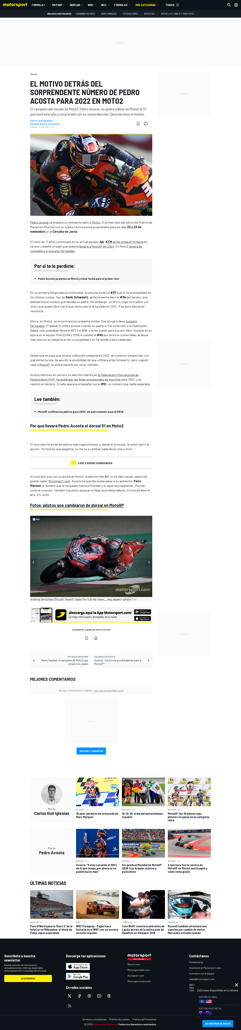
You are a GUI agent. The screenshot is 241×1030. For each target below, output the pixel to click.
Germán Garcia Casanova (44, 124)
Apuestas (149, 13)
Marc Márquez (109, 13)
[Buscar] (229, 4)
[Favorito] (138, 123)
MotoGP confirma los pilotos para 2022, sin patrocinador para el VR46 (80, 411)
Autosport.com (136, 975)
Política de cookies (119, 1019)
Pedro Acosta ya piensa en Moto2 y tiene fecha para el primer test (78, 278)
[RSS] (69, 1005)
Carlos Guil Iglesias (41, 120)
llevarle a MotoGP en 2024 (96, 246)
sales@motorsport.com (202, 979)
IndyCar (75, 5)
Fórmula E (121, 5)
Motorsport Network (105, 1024)
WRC (90, 5)
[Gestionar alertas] (95, 638)
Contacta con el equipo (201, 973)
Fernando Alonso (85, 13)
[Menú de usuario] (236, 4)
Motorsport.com (59, 481)
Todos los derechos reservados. (137, 1024)
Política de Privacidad (144, 1019)
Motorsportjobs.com (139, 969)
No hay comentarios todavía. (91, 690)
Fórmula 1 (38, 5)
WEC (104, 5)
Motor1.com (134, 964)
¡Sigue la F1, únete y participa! (177, 13)
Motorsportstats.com (139, 981)
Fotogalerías (130, 13)
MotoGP (57, 5)
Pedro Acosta (39, 222)
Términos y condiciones (94, 1019)
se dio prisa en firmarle (124, 242)
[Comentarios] (147, 123)
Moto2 (96, 222)
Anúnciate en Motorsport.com (205, 967)
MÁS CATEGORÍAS (145, 5)
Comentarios (196, 962)
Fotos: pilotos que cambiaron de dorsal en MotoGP (77, 505)
